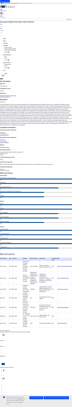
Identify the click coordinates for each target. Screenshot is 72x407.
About (4, 40)
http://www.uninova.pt (62, 289)
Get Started (5, 45)
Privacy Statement (6, 353)
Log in (4, 10)
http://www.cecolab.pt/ (63, 307)
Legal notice (4, 391)
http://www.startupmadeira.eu (64, 266)
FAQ (4, 70)
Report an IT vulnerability (7, 386)
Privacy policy (5, 390)
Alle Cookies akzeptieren (36, 397)
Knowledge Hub (7, 64)
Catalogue (5, 43)
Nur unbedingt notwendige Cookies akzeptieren (56, 397)
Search (4, 17)
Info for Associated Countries (10, 48)
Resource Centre (6, 62)
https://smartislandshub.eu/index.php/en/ (8, 95)
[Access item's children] (10, 45)
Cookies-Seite (20, 398)
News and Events (7, 54)
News (5, 56)
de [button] (3, 14)
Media (5, 65)
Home (4, 38)
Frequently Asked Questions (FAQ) (9, 352)
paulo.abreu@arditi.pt (4, 135)
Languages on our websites (7, 387)
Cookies (4, 388)
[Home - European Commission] (8, 6)
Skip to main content (5, 1)
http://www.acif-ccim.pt (63, 278)
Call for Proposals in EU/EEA (10, 50)
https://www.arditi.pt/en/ (4, 147)
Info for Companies (8, 47)
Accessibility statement (6, 348)
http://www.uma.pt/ (62, 323)
